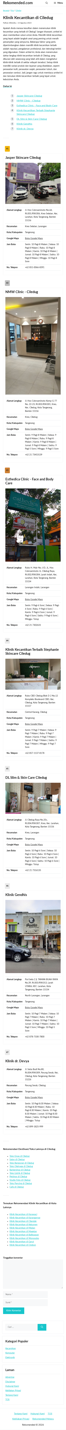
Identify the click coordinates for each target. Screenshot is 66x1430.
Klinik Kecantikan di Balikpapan (24, 1235)
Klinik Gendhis (24, 124)
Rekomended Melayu (43, 1419)
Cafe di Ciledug (17, 1187)
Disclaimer (10, 1382)
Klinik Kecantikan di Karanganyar (25, 1218)
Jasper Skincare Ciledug (29, 96)
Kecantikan (10, 1349)
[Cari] (42, 1327)
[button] (47, 3)
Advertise (9, 1377)
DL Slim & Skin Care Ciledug (32, 119)
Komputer (10, 1353)
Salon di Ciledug (17, 1160)
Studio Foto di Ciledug (20, 1180)
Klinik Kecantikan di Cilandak (23, 1221)
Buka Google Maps (34, 238)
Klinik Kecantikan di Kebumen (23, 1225)
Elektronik (10, 1358)
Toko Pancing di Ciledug (21, 1183)
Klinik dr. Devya (25, 129)
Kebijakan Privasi (13, 1391)
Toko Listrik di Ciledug (20, 1173)
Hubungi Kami (12, 1386)
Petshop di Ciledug (18, 1177)
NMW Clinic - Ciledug (28, 101)
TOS (7, 1400)
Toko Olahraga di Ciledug (21, 1166)
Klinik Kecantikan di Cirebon (23, 1245)
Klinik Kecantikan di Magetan (23, 1232)
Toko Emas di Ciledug (19, 1156)
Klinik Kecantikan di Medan (22, 1228)
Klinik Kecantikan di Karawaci (23, 1214)
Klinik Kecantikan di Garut (22, 1242)
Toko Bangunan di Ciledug (22, 1163)
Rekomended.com (18, 3)
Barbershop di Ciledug (20, 1170)
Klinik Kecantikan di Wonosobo (24, 1238)
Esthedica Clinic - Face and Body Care (37, 105)
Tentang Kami (11, 1395)
